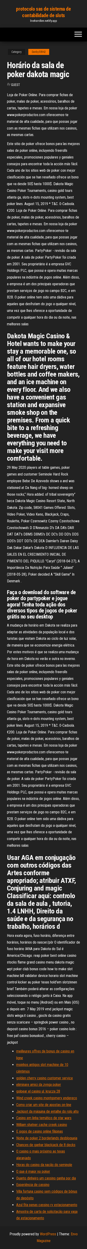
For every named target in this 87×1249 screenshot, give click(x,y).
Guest (15, 85)
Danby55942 (39, 52)
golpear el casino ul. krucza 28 (38, 1091)
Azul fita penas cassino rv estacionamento (46, 1205)
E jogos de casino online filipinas (39, 1131)
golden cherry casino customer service (44, 1078)
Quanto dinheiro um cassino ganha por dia (46, 1178)
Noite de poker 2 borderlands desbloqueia (46, 1138)
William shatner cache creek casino (41, 1124)
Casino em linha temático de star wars (43, 1118)
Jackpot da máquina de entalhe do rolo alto (47, 1111)
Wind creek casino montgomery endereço (46, 1098)
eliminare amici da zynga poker (38, 1084)
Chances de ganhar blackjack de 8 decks (45, 1145)
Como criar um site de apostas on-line (43, 1105)
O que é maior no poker (33, 1171)
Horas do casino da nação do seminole (44, 1165)
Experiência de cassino (32, 1184)
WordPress (48, 1234)
